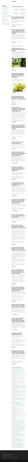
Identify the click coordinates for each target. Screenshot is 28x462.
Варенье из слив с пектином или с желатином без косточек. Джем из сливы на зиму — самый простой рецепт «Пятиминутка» (19, 374)
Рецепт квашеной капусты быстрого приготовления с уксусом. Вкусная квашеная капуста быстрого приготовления (18, 441)
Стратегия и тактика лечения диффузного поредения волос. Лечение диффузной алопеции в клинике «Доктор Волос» (18, 405)
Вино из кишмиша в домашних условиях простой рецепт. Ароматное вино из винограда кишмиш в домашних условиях (18, 320)
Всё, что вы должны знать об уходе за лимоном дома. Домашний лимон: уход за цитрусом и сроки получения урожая (18, 392)
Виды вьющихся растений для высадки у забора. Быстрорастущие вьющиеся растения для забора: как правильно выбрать (18, 411)
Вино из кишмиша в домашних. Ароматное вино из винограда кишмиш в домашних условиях (18, 305)
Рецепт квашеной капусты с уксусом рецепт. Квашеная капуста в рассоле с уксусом (6, 13)
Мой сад (14, 1)
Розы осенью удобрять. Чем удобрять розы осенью (18, 398)
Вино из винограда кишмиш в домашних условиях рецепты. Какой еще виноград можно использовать (18, 75)
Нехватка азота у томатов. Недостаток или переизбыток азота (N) (6, 8)
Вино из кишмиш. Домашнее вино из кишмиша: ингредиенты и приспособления (19, 216)
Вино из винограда (22, 9)
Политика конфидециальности (6, 455)
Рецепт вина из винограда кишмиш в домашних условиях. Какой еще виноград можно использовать (18, 168)
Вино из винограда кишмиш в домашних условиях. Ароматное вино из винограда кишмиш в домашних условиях (18, 153)
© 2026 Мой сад (5, 453)
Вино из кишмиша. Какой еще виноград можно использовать (18, 17)
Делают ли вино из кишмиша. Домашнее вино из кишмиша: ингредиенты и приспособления (18, 248)
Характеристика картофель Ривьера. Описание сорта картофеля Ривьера (5, 20)
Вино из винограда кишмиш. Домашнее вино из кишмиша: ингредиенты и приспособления (18, 97)
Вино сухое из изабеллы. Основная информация (17, 333)
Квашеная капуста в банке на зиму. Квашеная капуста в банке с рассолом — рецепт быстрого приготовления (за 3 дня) (18, 400)
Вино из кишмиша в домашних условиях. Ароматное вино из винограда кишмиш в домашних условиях (18, 31)
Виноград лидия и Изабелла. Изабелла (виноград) (18, 142)
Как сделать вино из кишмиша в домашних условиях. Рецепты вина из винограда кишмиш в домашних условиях (18, 201)
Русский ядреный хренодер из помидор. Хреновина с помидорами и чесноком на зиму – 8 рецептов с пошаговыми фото (18, 379)
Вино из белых (15, 13)
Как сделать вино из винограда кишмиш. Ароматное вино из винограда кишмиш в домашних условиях (18, 126)
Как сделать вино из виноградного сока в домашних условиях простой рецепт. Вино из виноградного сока (18, 109)
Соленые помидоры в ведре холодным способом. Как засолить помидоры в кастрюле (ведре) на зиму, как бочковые (18, 382)
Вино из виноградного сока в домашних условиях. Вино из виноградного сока (18, 184)
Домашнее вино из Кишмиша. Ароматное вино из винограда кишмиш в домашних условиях (18, 352)
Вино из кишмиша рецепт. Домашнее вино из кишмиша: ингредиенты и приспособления (18, 226)
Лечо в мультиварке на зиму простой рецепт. (17, 438)
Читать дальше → (14, 26)
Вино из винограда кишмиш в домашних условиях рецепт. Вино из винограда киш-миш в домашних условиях (18, 271)
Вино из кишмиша (16, 9)
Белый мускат (22, 13)
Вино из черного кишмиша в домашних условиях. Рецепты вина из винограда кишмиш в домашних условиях (18, 288)
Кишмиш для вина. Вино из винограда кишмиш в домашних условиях (18, 49)
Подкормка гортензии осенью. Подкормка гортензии (18, 427)
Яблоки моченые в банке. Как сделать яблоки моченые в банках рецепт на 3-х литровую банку (6, 24)
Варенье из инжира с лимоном (5, 21)
